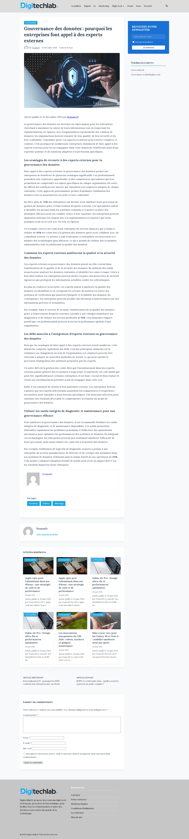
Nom (26, 737)
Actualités (76, 6)
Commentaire (30, 715)
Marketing (104, 6)
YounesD (36, 48)
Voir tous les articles (47, 534)
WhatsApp (59, 503)
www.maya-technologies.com (145, 74)
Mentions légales (79, 804)
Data (138, 6)
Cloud (130, 6)
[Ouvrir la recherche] (166, 6)
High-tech (117, 6)
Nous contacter (79, 799)
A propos (75, 795)
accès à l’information (39, 806)
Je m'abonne (148, 48)
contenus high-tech (56, 800)
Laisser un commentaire (33, 763)
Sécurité (148, 6)
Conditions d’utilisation (82, 808)
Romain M (72, 116)
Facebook (33, 503)
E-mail (27, 743)
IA (95, 6)
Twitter (46, 503)
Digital (87, 6)
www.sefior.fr (137, 70)
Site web (27, 748)
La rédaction (77, 812)
